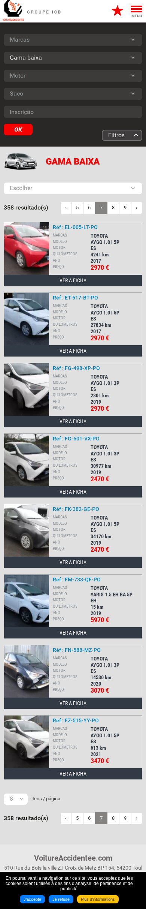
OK (18, 129)
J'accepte (32, 899)
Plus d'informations (98, 899)
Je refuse (61, 899)
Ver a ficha (73, 280)
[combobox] (73, 40)
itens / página (45, 798)
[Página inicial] (13, 11)
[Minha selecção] (117, 11)
